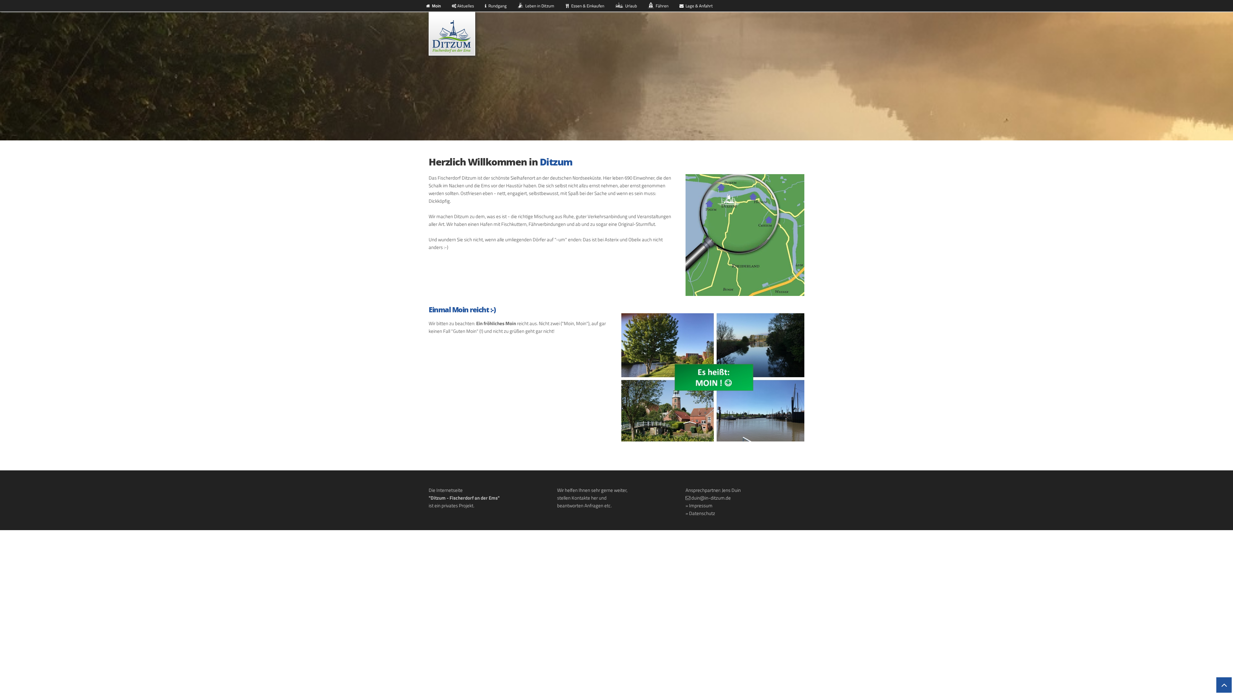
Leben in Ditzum (538, 6)
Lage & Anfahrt (698, 6)
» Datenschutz (700, 513)
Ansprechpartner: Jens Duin (713, 490)
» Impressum (699, 505)
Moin (435, 6)
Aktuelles (465, 6)
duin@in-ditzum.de (711, 498)
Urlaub (630, 6)
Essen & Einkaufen (586, 6)
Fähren (661, 6)
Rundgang (496, 6)
